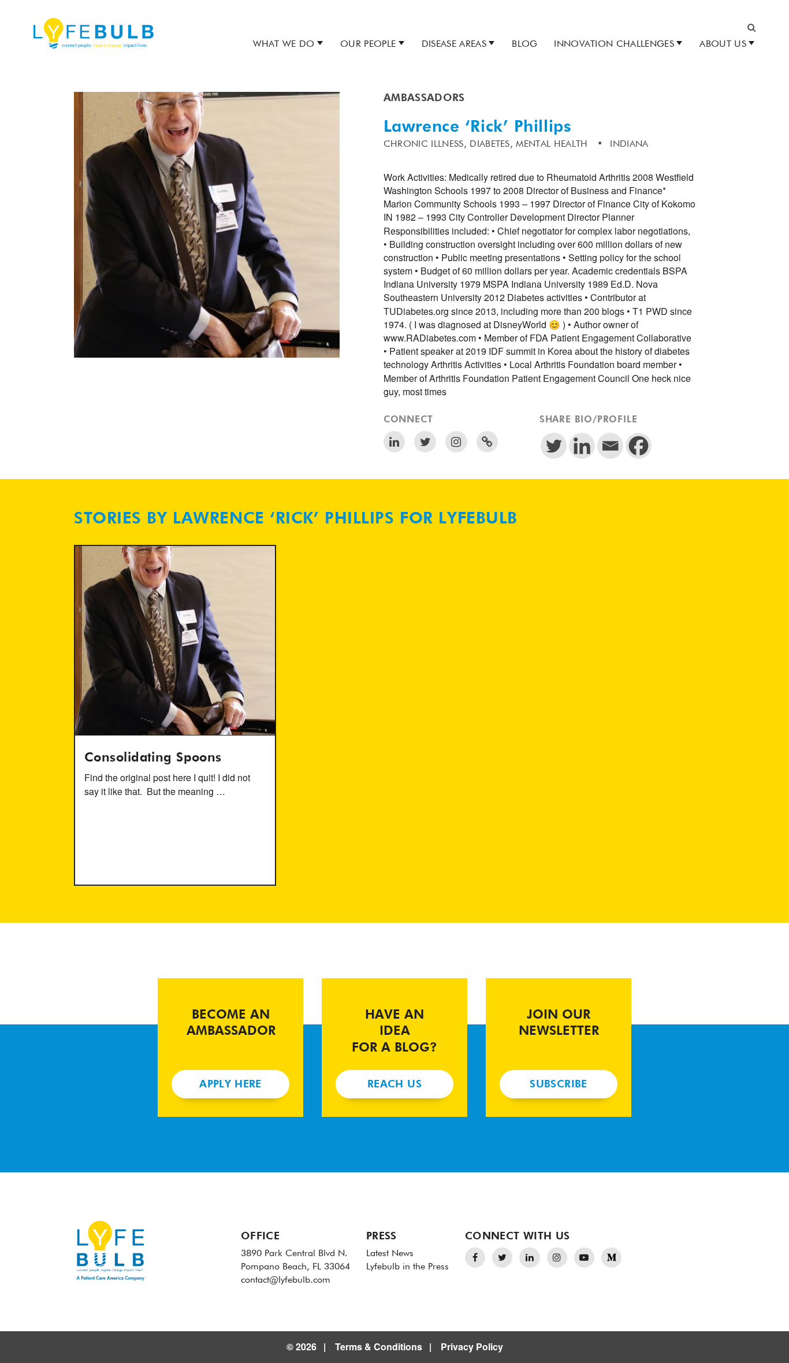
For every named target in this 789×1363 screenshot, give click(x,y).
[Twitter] (554, 446)
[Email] (610, 446)
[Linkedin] (582, 446)
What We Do (284, 44)
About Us (722, 44)
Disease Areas (454, 44)
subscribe (558, 1084)
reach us (394, 1084)
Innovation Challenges (614, 44)
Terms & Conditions (378, 1346)
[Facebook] (639, 446)
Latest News (390, 1253)
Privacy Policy (472, 1346)
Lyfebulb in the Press (407, 1267)
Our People (368, 44)
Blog (524, 44)
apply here (230, 1084)
